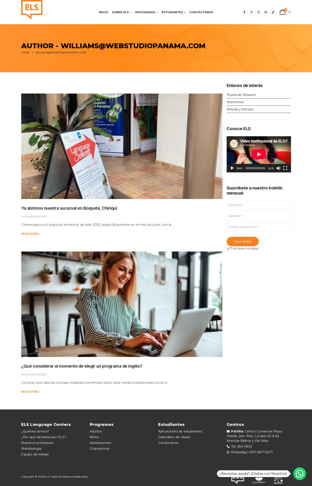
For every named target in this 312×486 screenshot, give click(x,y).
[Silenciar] (278, 168)
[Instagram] (259, 12)
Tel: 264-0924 (241, 446)
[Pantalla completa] (285, 168)
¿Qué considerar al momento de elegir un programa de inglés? (81, 366)
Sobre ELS (120, 12)
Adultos (96, 431)
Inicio (103, 12)
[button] (299, 473)
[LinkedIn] (266, 12)
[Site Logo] (31, 10)
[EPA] (259, 477)
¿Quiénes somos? (35, 431)
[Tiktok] (273, 12)
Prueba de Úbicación (241, 95)
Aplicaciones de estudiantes (180, 431)
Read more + (30, 233)
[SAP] (280, 477)
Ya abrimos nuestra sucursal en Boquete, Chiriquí (69, 208)
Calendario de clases (174, 437)
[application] (259, 154)
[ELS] (237, 477)
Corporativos (100, 448)
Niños (94, 437)
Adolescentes (100, 443)
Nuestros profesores (37, 443)
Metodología (31, 448)
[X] (251, 12)
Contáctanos (201, 12)
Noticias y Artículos (240, 109)
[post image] (121, 146)
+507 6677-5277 (260, 452)
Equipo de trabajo (35, 454)
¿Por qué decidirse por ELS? (43, 437)
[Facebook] (244, 12)
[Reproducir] (232, 168)
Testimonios (235, 102)
